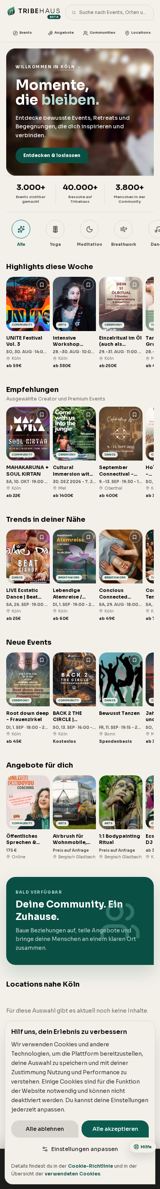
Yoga (55, 244)
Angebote (64, 32)
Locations (141, 32)
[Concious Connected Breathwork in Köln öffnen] (121, 575)
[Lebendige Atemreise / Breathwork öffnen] (74, 575)
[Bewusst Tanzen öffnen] (121, 698)
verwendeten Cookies (72, 1174)
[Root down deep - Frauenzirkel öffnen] (28, 698)
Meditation (89, 244)
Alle (21, 244)
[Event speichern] (42, 284)
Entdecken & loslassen (51, 155)
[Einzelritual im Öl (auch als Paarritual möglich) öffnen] (121, 323)
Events (25, 32)
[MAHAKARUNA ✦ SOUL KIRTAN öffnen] (28, 453)
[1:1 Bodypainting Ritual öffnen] (121, 817)
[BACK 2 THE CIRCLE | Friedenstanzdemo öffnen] (74, 698)
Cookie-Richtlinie (90, 1166)
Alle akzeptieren (115, 1128)
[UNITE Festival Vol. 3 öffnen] (28, 323)
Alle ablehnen (45, 1128)
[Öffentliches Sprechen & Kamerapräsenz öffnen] (28, 817)
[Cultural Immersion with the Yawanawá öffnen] (74, 453)
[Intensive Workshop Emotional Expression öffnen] (74, 323)
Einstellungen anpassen (84, 1149)
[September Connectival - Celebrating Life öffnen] (121, 453)
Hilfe (146, 1146)
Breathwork (123, 244)
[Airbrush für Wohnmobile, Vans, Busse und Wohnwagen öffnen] (74, 817)
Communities (102, 32)
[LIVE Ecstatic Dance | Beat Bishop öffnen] (28, 575)
